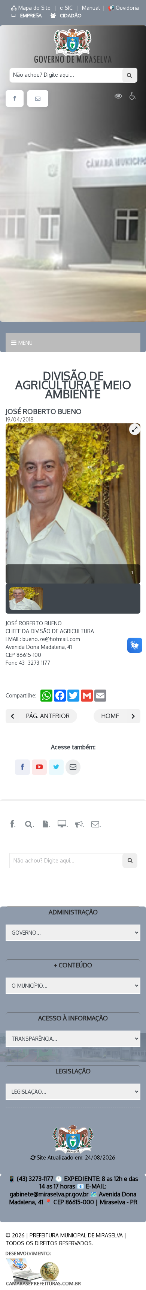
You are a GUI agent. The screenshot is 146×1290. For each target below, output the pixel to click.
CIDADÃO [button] (71, 15)
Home (110, 716)
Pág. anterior (48, 716)
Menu (25, 343)
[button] (134, 429)
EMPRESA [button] (31, 15)
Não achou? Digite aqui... (43, 74)
